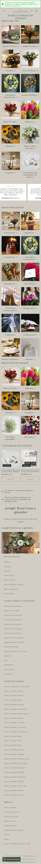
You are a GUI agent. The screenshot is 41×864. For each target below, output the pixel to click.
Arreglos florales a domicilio (14, 642)
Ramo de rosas (9, 121)
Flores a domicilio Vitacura (13, 795)
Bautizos (29, 359)
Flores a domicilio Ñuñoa (13, 741)
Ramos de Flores (10, 821)
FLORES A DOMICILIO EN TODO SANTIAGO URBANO (20, 520)
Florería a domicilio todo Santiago (16, 686)
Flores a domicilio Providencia (15, 777)
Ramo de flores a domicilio (14, 638)
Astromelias (29, 437)
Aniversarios (9, 233)
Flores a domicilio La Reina (13, 718)
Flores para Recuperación (13, 629)
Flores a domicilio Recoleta (14, 750)
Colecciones (8, 674)
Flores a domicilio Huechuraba (15, 709)
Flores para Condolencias (13, 615)
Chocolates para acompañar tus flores (30, 174)
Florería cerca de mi (11, 812)
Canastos (10, 70)
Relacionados (9, 665)
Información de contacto (27, 862)
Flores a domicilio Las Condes (15, 727)
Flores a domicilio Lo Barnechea (15, 732)
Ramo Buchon (9, 575)
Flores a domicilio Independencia (16, 714)
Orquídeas (7, 566)
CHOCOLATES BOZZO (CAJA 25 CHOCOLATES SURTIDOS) (10, 470)
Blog (5, 660)
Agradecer (29, 233)
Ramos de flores (10, 46)
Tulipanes (29, 121)
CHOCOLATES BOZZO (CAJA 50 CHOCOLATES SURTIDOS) (30, 470)
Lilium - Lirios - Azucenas (30, 147)
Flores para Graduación (12, 633)
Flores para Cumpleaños (13, 606)
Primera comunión (10, 359)
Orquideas (9, 172)
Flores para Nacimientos (13, 620)
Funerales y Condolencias (10, 96)
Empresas (9, 335)
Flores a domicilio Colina (13, 700)
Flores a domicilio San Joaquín (15, 763)
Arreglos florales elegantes (14, 830)
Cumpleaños (9, 257)
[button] (4, 11)
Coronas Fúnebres (29, 95)
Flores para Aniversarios (13, 624)
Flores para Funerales (12, 611)
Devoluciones (9, 669)
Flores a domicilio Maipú (13, 736)
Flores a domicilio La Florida (14, 723)
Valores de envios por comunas (15, 651)
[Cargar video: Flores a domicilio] (20, 542)
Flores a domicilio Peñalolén (14, 772)
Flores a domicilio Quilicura (14, 790)
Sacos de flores (29, 70)
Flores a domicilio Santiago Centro (17, 759)
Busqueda (7, 656)
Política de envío (13, 862)
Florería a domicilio (11, 647)
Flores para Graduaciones (10, 309)
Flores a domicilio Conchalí (14, 705)
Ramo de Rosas (9, 580)
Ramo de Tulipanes (11, 589)
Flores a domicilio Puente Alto (15, 786)
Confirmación (29, 335)
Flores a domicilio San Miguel (14, 768)
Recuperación (29, 308)
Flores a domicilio (10, 807)
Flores (6, 839)
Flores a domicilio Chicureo (14, 695)
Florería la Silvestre (15, 856)
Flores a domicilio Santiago (14, 754)
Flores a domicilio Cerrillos (13, 691)
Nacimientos (9, 284)
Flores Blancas (9, 593)
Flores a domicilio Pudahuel (14, 781)
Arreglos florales (29, 46)
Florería (7, 835)
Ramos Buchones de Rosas (13, 584)
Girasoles (10, 146)
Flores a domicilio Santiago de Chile (17, 844)
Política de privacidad (30, 856)
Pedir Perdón (29, 284)
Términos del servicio (28, 859)
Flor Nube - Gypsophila (10, 438)
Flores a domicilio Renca (13, 745)
